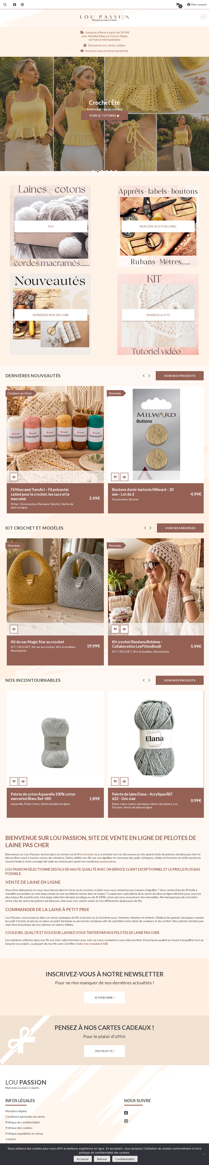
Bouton (32, 499)
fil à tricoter (85, 854)
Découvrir (104, 118)
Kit (114, 499)
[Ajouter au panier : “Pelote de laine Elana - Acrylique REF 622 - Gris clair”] (14, 781)
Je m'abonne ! (104, 997)
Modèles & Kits (158, 315)
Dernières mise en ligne (51, 315)
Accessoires (19, 499)
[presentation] (143, 375)
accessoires (108, 861)
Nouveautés (60, 651)
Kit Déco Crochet (149, 499)
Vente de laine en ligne (36, 807)
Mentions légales (16, 1111)
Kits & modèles (41, 651)
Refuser (102, 1159)
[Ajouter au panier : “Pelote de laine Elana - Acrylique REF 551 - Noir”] (115, 781)
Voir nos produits (180, 375)
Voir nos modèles (180, 528)
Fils (51, 226)
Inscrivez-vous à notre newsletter (106, 50)
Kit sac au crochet (144, 651)
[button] (203, 16)
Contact (10, 1139)
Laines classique (37, 804)
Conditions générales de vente (25, 1116)
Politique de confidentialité (22, 1122)
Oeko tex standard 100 (92, 943)
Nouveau (14, 393)
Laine (22, 804)
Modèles (117, 655)
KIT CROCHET (127, 499)
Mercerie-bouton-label (158, 226)
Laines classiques (60, 804)
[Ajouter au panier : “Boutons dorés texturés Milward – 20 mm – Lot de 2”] (14, 477)
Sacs (144, 655)
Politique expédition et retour (24, 1133)
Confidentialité (125, 1159)
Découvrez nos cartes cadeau (106, 45)
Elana (14, 804)
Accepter (83, 1159)
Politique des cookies (18, 1127)
